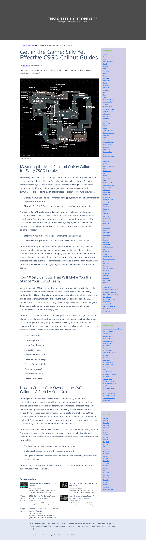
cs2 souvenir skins (108, 364)
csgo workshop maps (109, 381)
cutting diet (106, 360)
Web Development (108, 61)
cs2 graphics (106, 345)
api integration (107, 336)
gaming (105, 164)
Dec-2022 (106, 444)
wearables (106, 206)
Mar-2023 (106, 454)
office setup (106, 114)
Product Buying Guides (109, 292)
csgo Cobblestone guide (110, 383)
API (104, 159)
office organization (108, 140)
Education (106, 88)
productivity (106, 197)
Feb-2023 (105, 437)
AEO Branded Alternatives (110, 290)
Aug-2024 (106, 451)
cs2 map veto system (109, 362)
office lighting (107, 280)
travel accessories (108, 154)
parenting (106, 242)
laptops (105, 126)
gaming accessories (108, 166)
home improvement (108, 331)
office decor (106, 190)
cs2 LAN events (107, 372)
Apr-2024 (105, 458)
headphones (106, 271)
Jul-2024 (105, 420)
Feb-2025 (105, 480)
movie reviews (107, 391)
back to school (107, 171)
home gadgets (107, 145)
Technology (106, 71)
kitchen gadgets (107, 152)
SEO (104, 59)
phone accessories (108, 142)
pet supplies (106, 235)
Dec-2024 (106, 477)
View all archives (108, 489)
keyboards (106, 266)
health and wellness (108, 183)
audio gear (106, 135)
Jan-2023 (105, 470)
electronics (106, 263)
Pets (104, 95)
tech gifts (105, 204)
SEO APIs (105, 104)
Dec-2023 (106, 473)
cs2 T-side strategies (109, 393)
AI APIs (105, 254)
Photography (106, 80)
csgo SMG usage (108, 376)
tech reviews (106, 149)
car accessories (107, 102)
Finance (105, 76)
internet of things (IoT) (109, 353)
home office (106, 123)
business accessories (109, 259)
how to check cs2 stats (73, 257)
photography (106, 223)
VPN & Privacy (107, 311)
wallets (105, 225)
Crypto (105, 285)
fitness (105, 128)
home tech (106, 282)
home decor (106, 237)
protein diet (106, 357)
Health (105, 73)
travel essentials (107, 338)
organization (106, 273)
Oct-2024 (105, 418)
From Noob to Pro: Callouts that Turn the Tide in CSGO (83, 484)
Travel (105, 64)
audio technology (108, 130)
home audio (106, 178)
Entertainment (107, 78)
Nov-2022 (106, 475)
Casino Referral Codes (109, 309)
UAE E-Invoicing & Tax (109, 306)
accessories (106, 228)
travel (104, 211)
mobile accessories (108, 156)
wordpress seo (107, 334)
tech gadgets (106, 118)
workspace (106, 214)
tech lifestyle (106, 275)
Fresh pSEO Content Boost (110, 294)
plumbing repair (107, 379)
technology (106, 147)
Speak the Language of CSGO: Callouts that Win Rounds (43, 510)
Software (105, 54)
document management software (112, 329)
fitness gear (106, 244)
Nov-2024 (106, 427)
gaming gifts (106, 173)
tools (104, 249)
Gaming (31, 45)
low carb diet (106, 367)
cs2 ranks (106, 355)
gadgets (105, 121)
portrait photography (109, 398)
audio (104, 137)
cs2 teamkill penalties (109, 395)
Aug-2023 (106, 449)
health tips (106, 180)
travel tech (106, 278)
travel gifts (106, 209)
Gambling (106, 161)
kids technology (107, 187)
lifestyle (105, 230)
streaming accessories (109, 202)
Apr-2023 (105, 435)
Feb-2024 (105, 466)
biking (105, 176)
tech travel (106, 252)
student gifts (106, 195)
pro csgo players (107, 341)
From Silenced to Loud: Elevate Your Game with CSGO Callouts (82, 497)
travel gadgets (107, 221)
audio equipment (108, 111)
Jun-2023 (105, 430)
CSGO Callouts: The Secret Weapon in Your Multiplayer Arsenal (43, 497)
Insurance (106, 85)
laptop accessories (108, 185)
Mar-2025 (106, 485)
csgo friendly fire (108, 386)
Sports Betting (107, 287)
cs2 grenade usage (108, 388)
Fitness (105, 83)
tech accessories (108, 107)
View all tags (107, 400)
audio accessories (108, 247)
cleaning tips (106, 233)
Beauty (105, 92)
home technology (108, 268)
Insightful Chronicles (73, 18)
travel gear (106, 216)
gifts (104, 168)
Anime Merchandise (108, 109)
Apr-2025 (105, 482)
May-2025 (106, 487)
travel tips (106, 261)
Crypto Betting (107, 301)
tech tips (105, 240)
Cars (104, 69)
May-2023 (106, 442)
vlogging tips (106, 218)
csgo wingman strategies (110, 374)
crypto (105, 369)
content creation (107, 256)
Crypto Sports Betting (109, 299)
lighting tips (106, 192)
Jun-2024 (105, 468)
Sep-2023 (106, 423)
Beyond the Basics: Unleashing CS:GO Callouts (43, 484)
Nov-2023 (106, 461)
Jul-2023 (105, 439)
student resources (108, 199)
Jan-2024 (105, 446)
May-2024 (106, 456)
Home (25, 45)
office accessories (108, 116)
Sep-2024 (106, 463)
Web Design (106, 90)
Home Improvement (109, 57)
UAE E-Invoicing (107, 304)
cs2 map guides (107, 350)
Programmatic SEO (108, 99)
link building (106, 348)
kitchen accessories (108, 133)
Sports (105, 97)
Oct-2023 (105, 432)
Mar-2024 (106, 425)
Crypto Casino (107, 297)
